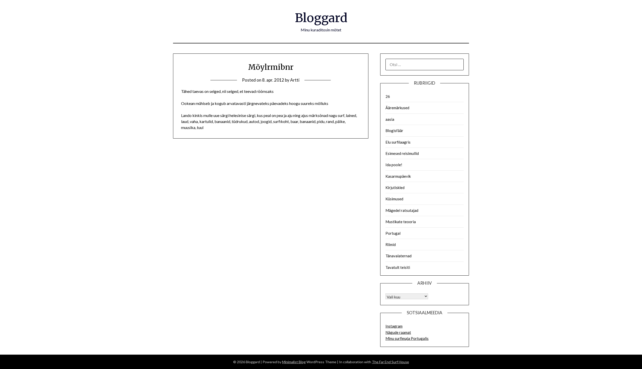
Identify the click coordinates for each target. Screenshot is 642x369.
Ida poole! (393, 164)
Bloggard (321, 17)
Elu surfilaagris (398, 142)
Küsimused (394, 199)
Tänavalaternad (398, 256)
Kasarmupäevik (398, 176)
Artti (294, 80)
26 (387, 96)
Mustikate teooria (400, 221)
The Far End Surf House (390, 362)
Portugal (392, 233)
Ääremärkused (397, 107)
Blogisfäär (394, 130)
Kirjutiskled (395, 187)
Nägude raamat (398, 332)
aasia (389, 119)
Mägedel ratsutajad (401, 210)
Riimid (390, 244)
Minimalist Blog (294, 362)
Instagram (394, 326)
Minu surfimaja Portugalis (407, 338)
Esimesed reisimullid (402, 153)
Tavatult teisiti (397, 267)
